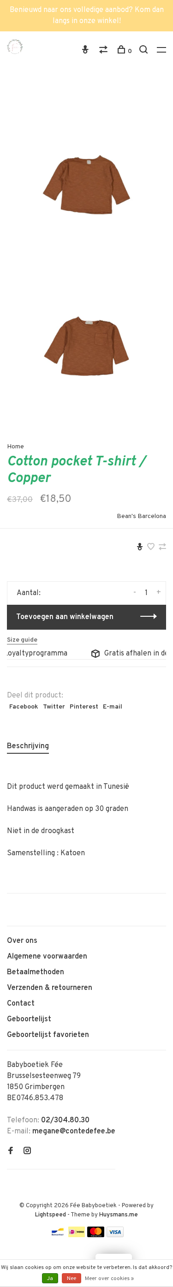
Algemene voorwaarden (47, 956)
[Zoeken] (144, 51)
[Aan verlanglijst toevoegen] (150, 548)
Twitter (54, 707)
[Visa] (115, 1235)
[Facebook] (10, 1151)
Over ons (22, 941)
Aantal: (29, 593)
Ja (50, 1278)
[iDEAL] (76, 1235)
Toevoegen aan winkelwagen (64, 617)
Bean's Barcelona (141, 516)
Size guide (22, 640)
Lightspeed (50, 1215)
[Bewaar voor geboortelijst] (139, 548)
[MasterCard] (95, 1235)
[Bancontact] (57, 1235)
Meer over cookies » (109, 1278)
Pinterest (84, 707)
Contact (21, 1003)
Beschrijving (28, 746)
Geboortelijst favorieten (48, 1035)
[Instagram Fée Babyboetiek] (27, 1151)
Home (15, 447)
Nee (71, 1278)
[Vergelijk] (104, 51)
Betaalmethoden (35, 972)
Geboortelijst (29, 1019)
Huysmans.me (118, 1215)
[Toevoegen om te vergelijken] (162, 548)
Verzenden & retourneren (49, 988)
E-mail (112, 707)
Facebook (23, 707)
